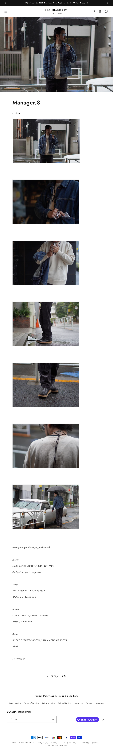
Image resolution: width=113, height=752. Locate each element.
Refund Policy (64, 703)
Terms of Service (31, 703)
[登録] (53, 719)
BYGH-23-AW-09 (45, 566)
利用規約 (86, 743)
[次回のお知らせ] (108, 3)
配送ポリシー (96, 743)
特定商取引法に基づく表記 (58, 745)
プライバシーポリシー (72, 743)
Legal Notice (15, 703)
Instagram (99, 703)
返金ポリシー (56, 743)
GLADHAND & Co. (26, 743)
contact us (78, 703)
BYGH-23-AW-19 (38, 590)
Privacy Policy (48, 703)
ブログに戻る (58, 676)
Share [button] (18, 113)
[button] (6, 11)
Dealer (89, 703)
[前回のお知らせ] (5, 3)
